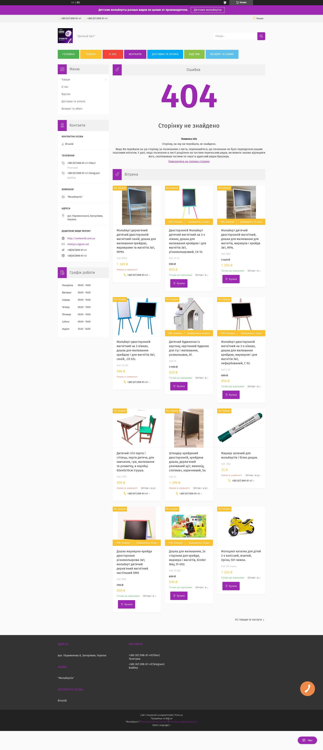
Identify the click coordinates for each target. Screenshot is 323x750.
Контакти (135, 54)
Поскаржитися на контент (154, 722)
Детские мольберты (208, 9)
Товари (90, 54)
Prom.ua (179, 715)
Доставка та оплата (165, 54)
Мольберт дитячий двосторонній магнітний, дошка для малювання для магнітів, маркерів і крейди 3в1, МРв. (240, 239)
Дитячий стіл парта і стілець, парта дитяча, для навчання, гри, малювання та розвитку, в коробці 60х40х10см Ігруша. (135, 462)
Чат (310, 740)
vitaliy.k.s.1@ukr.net (78, 244)
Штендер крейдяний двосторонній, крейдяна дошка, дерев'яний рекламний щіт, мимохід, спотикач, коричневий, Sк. (187, 462)
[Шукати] (261, 36)
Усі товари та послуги (248, 619)
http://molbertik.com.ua (81, 238)
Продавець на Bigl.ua (161, 719)
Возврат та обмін (222, 54)
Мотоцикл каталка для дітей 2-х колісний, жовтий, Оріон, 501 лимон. (241, 556)
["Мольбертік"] (65, 42)
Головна (68, 54)
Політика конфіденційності (183, 722)
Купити (181, 283)
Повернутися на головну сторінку (189, 161)
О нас (113, 54)
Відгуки (194, 54)
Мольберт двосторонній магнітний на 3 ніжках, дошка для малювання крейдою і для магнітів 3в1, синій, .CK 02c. (136, 350)
